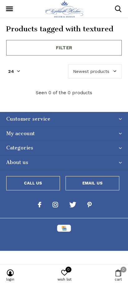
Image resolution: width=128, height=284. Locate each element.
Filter (64, 48)
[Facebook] (39, 204)
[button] (9, 9)
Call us (33, 183)
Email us (92, 183)
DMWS (94, 240)
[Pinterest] (89, 204)
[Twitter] (72, 204)
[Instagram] (55, 204)
